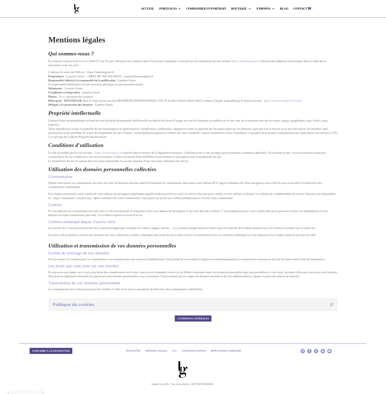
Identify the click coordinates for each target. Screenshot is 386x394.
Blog (284, 8)
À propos (263, 8)
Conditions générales (193, 318)
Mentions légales (156, 351)
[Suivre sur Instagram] (302, 351)
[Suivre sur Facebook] (309, 351)
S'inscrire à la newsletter (51, 351)
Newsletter (133, 351)
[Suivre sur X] (316, 351)
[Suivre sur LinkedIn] (323, 351)
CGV (174, 351)
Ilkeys (62, 96)
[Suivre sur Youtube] (329, 351)
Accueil (147, 8)
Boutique (239, 8)
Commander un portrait (206, 8)
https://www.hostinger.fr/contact (283, 100)
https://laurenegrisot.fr (245, 61)
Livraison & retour (194, 351)
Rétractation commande (226, 351)
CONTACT (300, 8)
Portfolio (168, 8)
